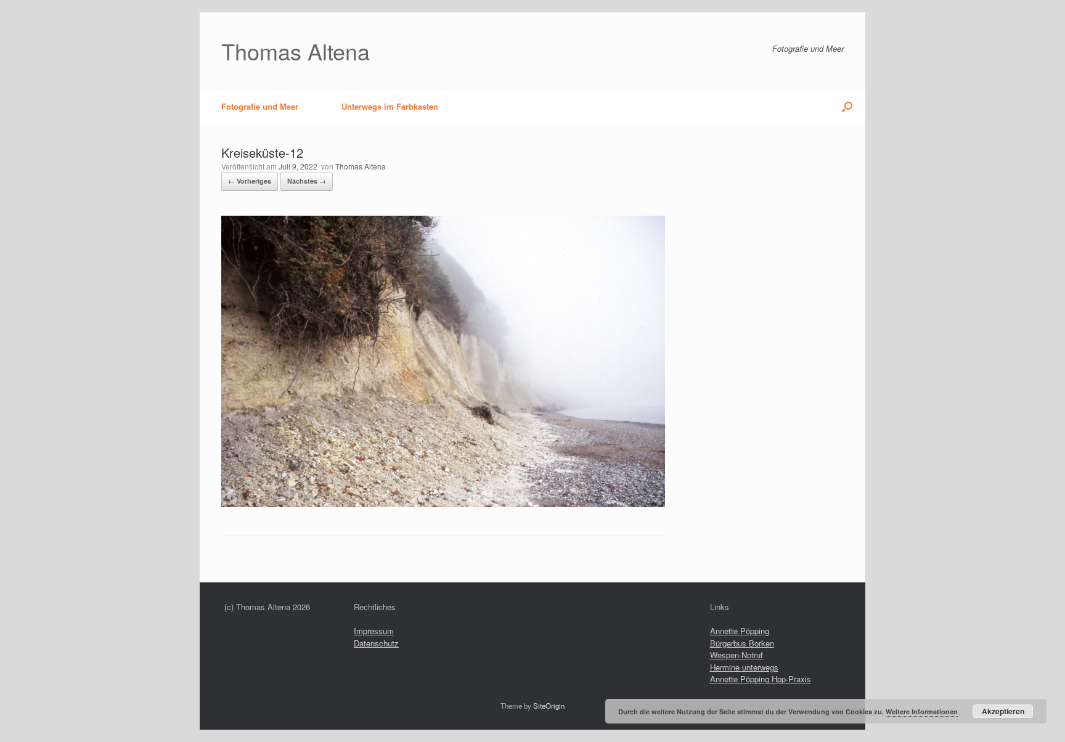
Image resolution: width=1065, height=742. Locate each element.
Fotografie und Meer (259, 106)
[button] (847, 106)
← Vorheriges (249, 181)
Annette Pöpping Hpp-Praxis (760, 679)
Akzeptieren (1003, 711)
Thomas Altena (360, 166)
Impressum (374, 631)
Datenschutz (376, 643)
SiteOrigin (549, 706)
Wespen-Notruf (736, 655)
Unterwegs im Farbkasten (389, 106)
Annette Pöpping (739, 631)
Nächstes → (306, 181)
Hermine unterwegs (744, 667)
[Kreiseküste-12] (443, 504)
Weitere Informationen (922, 711)
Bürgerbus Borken (742, 643)
